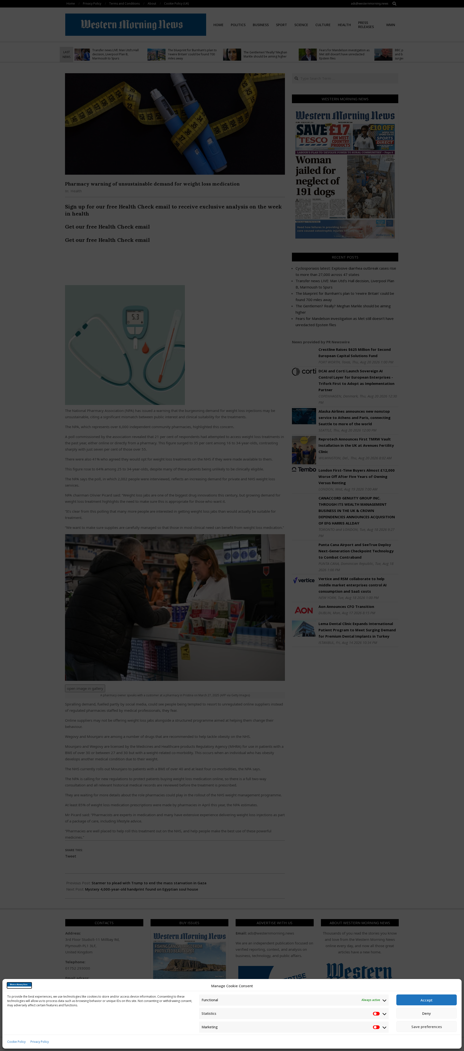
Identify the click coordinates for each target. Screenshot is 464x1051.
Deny (426, 1013)
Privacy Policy (39, 1042)
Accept (426, 1000)
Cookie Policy (16, 1042)
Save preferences (426, 1026)
